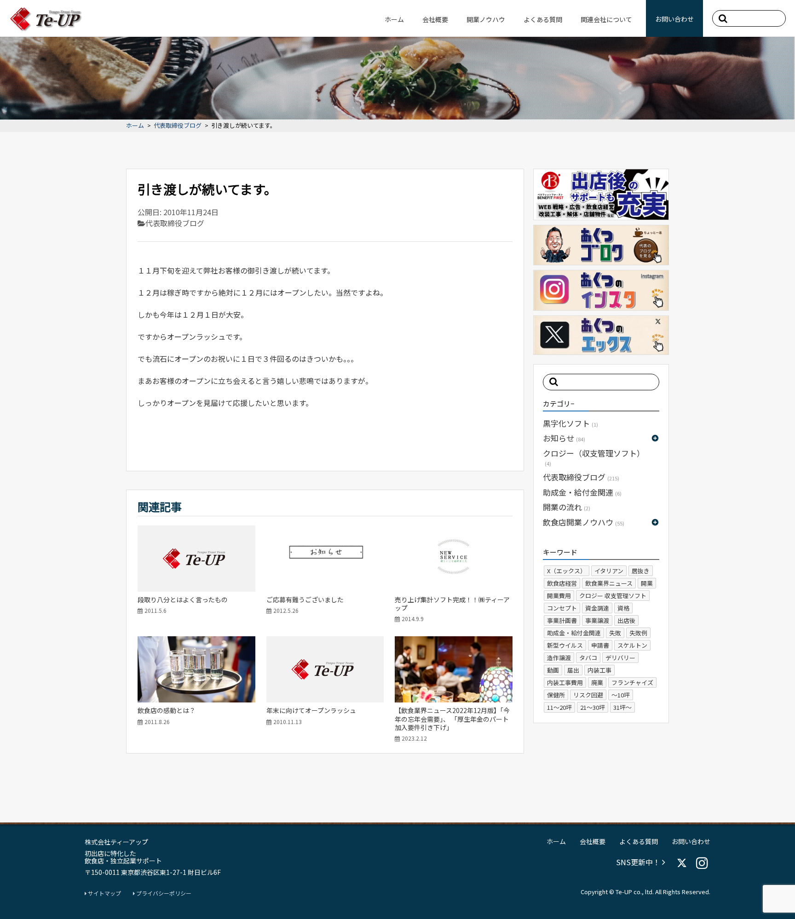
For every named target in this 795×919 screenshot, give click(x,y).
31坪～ (622, 707)
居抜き (641, 570)
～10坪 (620, 695)
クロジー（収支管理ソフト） (594, 457)
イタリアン (608, 570)
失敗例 (638, 632)
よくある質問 (543, 19)
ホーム (394, 19)
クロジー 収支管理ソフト (612, 595)
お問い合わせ (674, 18)
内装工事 (599, 670)
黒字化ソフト (570, 423)
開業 (647, 583)
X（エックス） (566, 570)
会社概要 (435, 19)
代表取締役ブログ (178, 126)
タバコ (588, 657)
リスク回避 (588, 695)
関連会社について (606, 19)
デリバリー (620, 657)
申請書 (600, 645)
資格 (623, 608)
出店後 (626, 620)
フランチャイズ (632, 682)
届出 (573, 670)
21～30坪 (592, 707)
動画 (553, 670)
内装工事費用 (565, 682)
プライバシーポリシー (163, 893)
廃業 (597, 682)
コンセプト (562, 608)
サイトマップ (103, 893)
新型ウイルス (565, 645)
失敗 (615, 632)
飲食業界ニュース (609, 583)
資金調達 (597, 608)
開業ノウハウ (486, 19)
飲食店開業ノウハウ (583, 522)
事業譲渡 (597, 620)
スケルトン (632, 645)
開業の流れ (566, 507)
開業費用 (559, 595)
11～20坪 (559, 707)
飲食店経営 (562, 583)
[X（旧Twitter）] (682, 863)
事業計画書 (562, 620)
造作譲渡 (559, 657)
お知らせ (564, 438)
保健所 (556, 695)
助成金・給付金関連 (582, 492)
